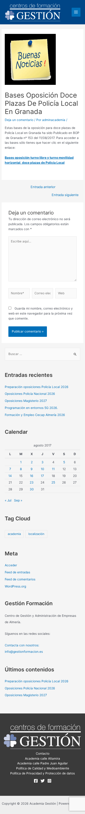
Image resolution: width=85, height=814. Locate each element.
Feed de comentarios (20, 579)
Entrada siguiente (65, 195)
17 (42, 476)
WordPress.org (15, 586)
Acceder (11, 565)
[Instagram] (49, 781)
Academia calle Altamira (42, 758)
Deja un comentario (19, 120)
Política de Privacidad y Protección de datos (42, 773)
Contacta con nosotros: (22, 645)
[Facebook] (36, 781)
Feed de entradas (17, 572)
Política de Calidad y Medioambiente (42, 768)
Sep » (18, 500)
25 (53, 482)
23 (32, 482)
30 (32, 489)
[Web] (66, 294)
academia (14, 534)
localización (36, 534)
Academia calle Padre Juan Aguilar (42, 763)
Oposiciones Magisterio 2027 (26, 401)
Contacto (42, 753)
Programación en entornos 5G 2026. (31, 408)
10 (42, 469)
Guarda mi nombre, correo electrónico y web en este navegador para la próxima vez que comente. (40, 313)
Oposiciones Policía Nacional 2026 (30, 394)
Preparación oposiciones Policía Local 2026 (36, 387)
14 (10, 476)
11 (53, 469)
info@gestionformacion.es (24, 651)
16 (31, 476)
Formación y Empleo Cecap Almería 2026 (35, 415)
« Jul (8, 500)
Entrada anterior (43, 187)
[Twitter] (43, 781)
